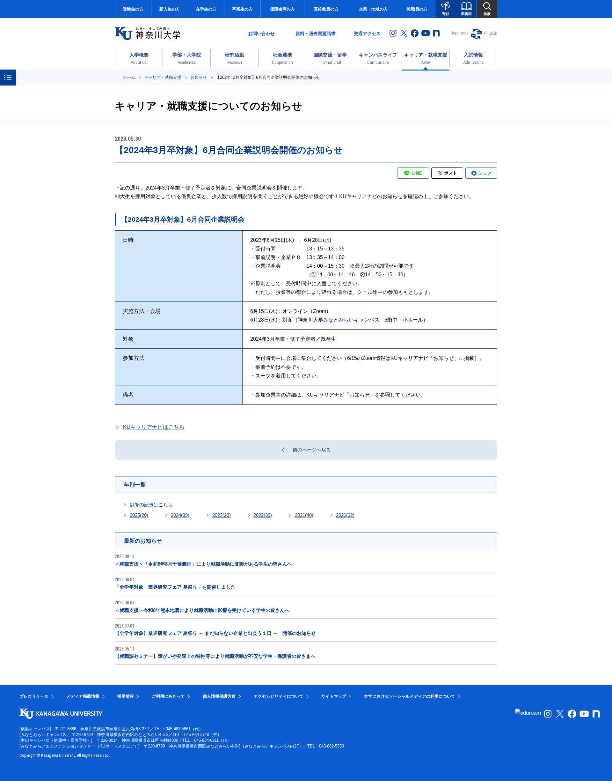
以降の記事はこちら (151, 504)
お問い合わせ (261, 33)
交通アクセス (367, 33)
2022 (262, 515)
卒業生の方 (242, 9)
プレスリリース (33, 696)
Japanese (460, 32)
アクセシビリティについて (278, 696)
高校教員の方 (326, 9)
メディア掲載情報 (82, 696)
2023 (221, 515)
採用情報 (125, 696)
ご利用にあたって (168, 696)
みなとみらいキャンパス (351, 320)
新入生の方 (169, 9)
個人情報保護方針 (219, 696)
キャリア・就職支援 (162, 77)
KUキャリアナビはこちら (154, 427)
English (490, 33)
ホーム (129, 77)
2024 (180, 515)
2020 (345, 515)
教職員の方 (417, 9)
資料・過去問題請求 (315, 33)
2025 (139, 515)
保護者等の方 (282, 9)
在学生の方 (206, 9)
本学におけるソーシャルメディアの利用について (409, 696)
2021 (304, 515)
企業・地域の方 (373, 9)
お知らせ (198, 77)
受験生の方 (133, 9)
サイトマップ (333, 696)
